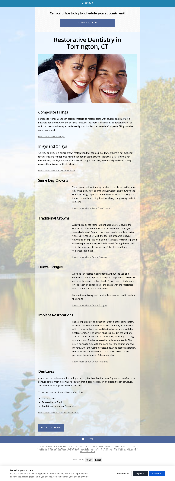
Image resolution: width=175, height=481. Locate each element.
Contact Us (89, 446)
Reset (98, 459)
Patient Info (132, 448)
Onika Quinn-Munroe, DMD (59, 446)
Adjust (89, 459)
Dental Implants (104, 446)
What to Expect (87, 452)
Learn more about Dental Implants (90, 361)
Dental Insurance (67, 448)
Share (106, 448)
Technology (120, 450)
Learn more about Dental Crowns (89, 257)
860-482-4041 (88, 22)
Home (42, 446)
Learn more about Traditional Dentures (58, 412)
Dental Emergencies (47, 448)
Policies (43, 450)
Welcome (131, 450)
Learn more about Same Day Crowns (91, 208)
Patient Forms (117, 448)
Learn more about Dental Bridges (89, 305)
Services (85, 450)
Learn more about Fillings (51, 136)
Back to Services (51, 427)
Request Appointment (68, 450)
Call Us (78, 446)
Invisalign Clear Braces (90, 448)
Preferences (123, 473)
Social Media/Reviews (101, 450)
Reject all (140, 473)
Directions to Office (124, 446)
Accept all (157, 473)
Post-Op (52, 450)
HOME (89, 3)
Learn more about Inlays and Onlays (56, 170)
